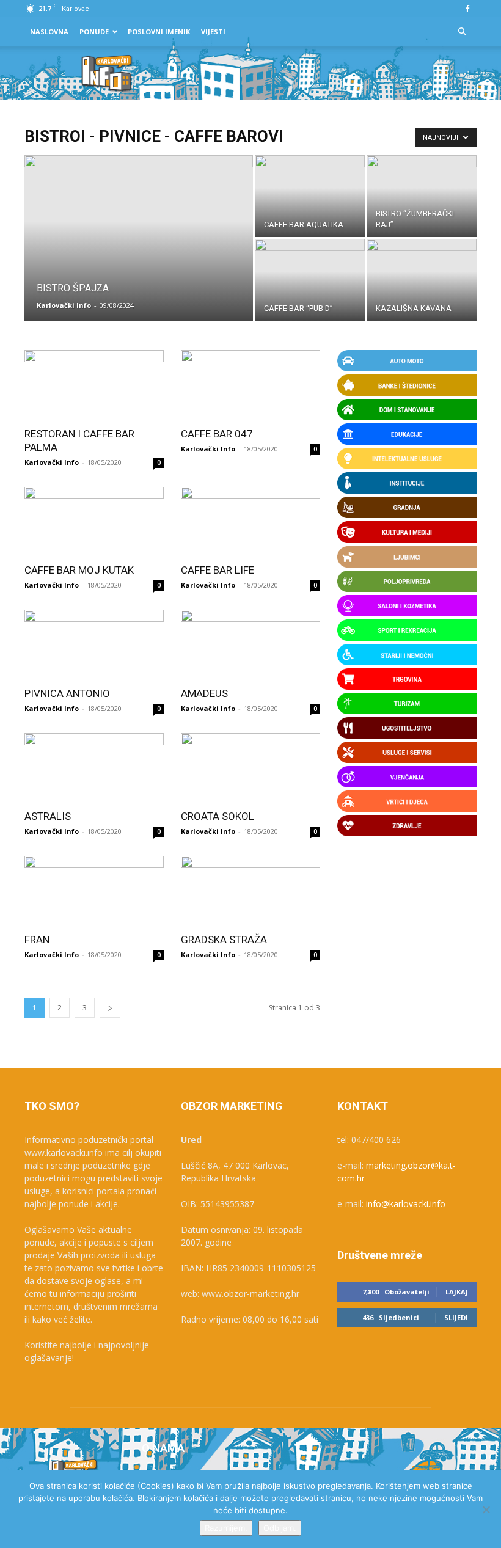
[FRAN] (94, 890)
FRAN (36, 939)
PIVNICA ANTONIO (67, 693)
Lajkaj (456, 1291)
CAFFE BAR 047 (217, 434)
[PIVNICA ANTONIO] (94, 644)
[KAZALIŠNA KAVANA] (422, 280)
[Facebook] (467, 8)
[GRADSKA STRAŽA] (250, 890)
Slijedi (456, 1317)
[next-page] (110, 1008)
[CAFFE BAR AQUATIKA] (310, 196)
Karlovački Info (64, 305)
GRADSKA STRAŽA (224, 939)
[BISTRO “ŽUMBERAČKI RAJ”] (422, 196)
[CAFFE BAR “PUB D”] (310, 280)
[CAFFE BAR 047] (250, 384)
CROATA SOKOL (217, 816)
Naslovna (49, 31)
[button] (462, 32)
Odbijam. (279, 1528)
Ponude (94, 31)
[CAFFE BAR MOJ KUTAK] (94, 521)
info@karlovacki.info (405, 1204)
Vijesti (213, 31)
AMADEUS (204, 693)
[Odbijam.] (486, 1509)
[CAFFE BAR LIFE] (250, 521)
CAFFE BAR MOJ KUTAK (79, 570)
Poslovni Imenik (159, 31)
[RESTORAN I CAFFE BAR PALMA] (94, 384)
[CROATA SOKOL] (250, 767)
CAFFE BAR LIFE (217, 570)
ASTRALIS (47, 816)
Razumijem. (226, 1528)
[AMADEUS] (250, 644)
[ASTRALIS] (94, 767)
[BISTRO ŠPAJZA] (138, 254)
